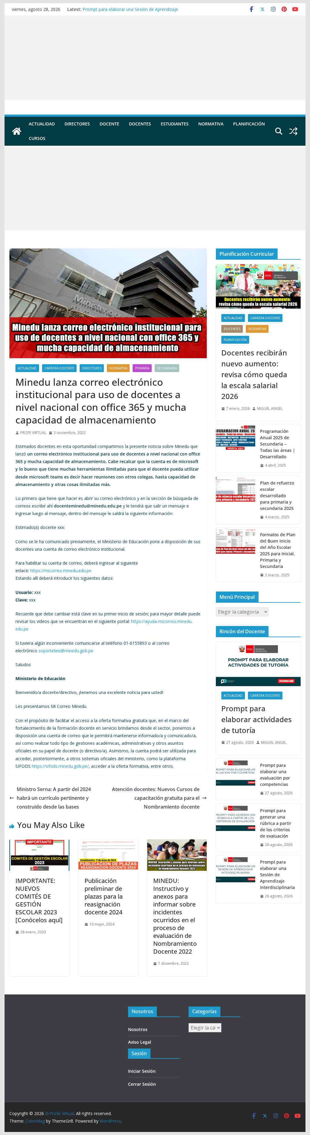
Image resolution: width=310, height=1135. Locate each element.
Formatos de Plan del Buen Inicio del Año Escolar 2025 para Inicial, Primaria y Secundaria (277, 550)
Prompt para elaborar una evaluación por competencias (275, 774)
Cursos (37, 138)
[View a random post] (293, 131)
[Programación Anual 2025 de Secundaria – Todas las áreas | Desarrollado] (235, 448)
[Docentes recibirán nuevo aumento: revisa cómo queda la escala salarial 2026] (258, 286)
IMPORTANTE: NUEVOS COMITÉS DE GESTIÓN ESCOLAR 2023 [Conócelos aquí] (39, 900)
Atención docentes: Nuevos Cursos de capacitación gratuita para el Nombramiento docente (156, 798)
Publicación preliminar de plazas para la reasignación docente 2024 (103, 896)
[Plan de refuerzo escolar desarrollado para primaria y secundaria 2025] (235, 500)
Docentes (140, 124)
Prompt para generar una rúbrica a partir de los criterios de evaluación (275, 823)
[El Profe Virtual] (16, 131)
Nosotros (137, 1029)
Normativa (210, 124)
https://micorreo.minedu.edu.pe (60, 570)
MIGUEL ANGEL (269, 408)
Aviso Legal (139, 1042)
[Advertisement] (155, 57)
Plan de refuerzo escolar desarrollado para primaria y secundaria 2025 (277, 495)
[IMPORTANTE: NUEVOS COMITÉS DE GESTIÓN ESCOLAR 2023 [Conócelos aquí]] (39, 843)
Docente (109, 124)
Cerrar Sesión (142, 1084)
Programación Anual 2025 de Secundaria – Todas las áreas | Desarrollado (277, 443)
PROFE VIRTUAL (33, 432)
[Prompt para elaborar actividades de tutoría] (258, 664)
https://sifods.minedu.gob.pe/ (60, 766)
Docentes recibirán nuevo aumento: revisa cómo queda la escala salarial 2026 (254, 374)
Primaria (142, 368)
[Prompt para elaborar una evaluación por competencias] (235, 779)
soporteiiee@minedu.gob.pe (65, 650)
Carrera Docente (59, 368)
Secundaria (167, 368)
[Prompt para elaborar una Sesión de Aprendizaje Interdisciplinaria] (235, 879)
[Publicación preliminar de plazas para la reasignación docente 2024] (108, 843)
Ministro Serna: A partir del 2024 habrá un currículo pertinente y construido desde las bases (54, 798)
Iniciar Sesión (142, 1071)
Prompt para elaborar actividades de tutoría (256, 719)
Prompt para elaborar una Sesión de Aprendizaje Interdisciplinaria (277, 874)
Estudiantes (175, 124)
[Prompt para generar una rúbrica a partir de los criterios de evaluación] (235, 828)
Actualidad (42, 124)
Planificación (249, 124)
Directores (77, 124)
